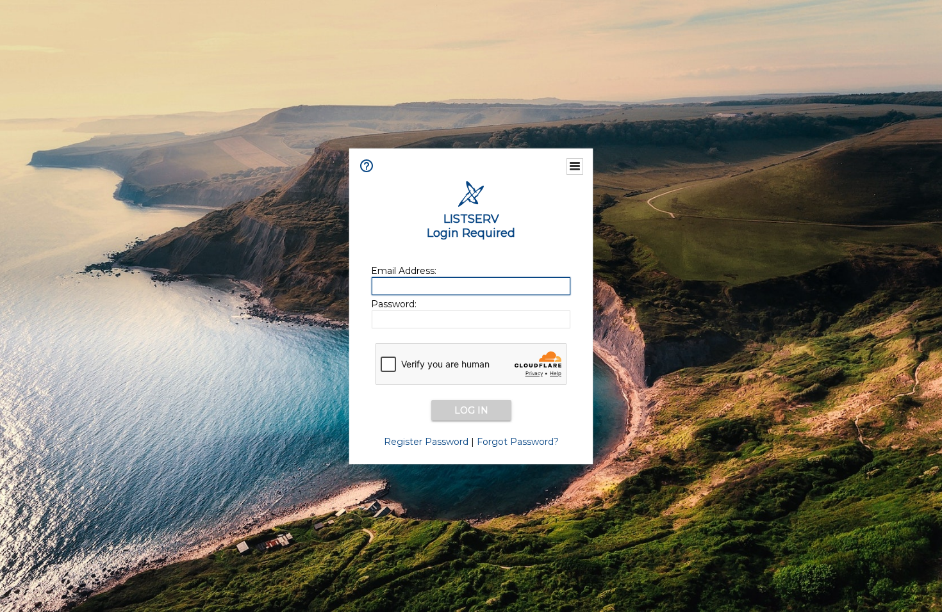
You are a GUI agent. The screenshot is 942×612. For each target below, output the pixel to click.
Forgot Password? (518, 441)
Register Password (426, 441)
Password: (394, 304)
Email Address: (403, 271)
